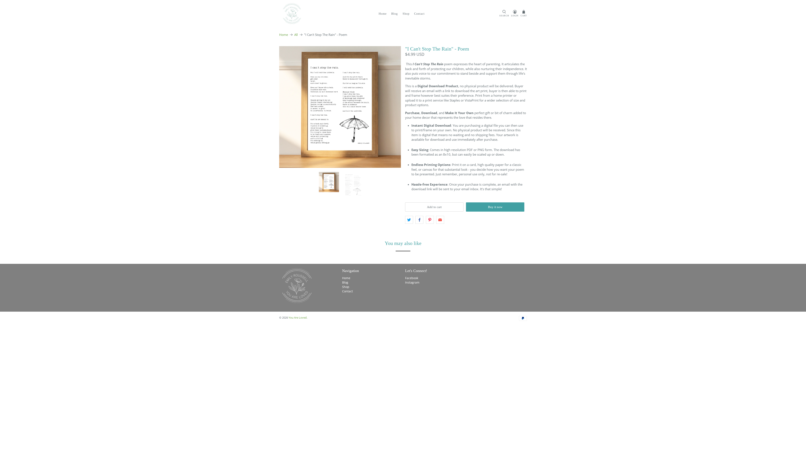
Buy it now (495, 207)
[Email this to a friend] (440, 220)
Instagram (412, 282)
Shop (406, 13)
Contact (419, 13)
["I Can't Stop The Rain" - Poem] (340, 107)
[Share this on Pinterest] (430, 220)
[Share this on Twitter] (409, 220)
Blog (394, 13)
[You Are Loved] (291, 13)
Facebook (411, 278)
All (296, 34)
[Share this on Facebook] (419, 220)
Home (383, 13)
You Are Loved (298, 317)
